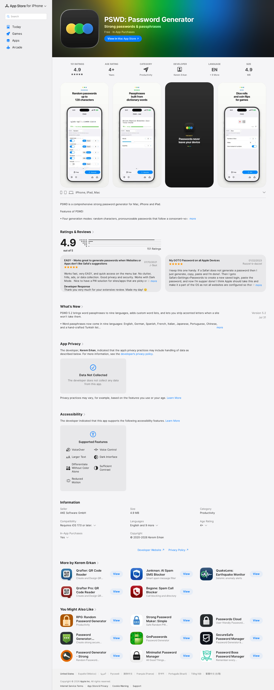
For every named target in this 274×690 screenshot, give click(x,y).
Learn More (174, 397)
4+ (201, 525)
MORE (154, 281)
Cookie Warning (120, 686)
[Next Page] (270, 134)
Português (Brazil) (177, 674)
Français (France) (145, 674)
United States (67, 674)
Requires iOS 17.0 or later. (76, 525)
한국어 (161, 674)
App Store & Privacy (97, 686)
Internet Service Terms (71, 686)
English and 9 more (142, 525)
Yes (62, 537)
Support (137, 686)
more (193, 218)
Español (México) (87, 674)
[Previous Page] (56, 134)
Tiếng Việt (196, 674)
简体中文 (128, 674)
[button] (26, 27)
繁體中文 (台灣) (213, 674)
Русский (114, 674)
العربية (103, 674)
